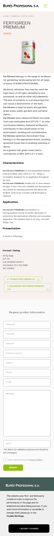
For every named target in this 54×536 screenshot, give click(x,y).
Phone (9, 372)
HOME (6, 16)
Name (8, 443)
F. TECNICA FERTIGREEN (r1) (21, 279)
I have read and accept (24, 460)
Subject (9, 363)
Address (10, 343)
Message (10, 393)
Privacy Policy (35, 460)
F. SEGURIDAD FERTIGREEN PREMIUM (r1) (25, 287)
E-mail (8, 382)
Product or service (14, 353)
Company (10, 324)
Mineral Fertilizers (22, 16)
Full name (10, 334)
